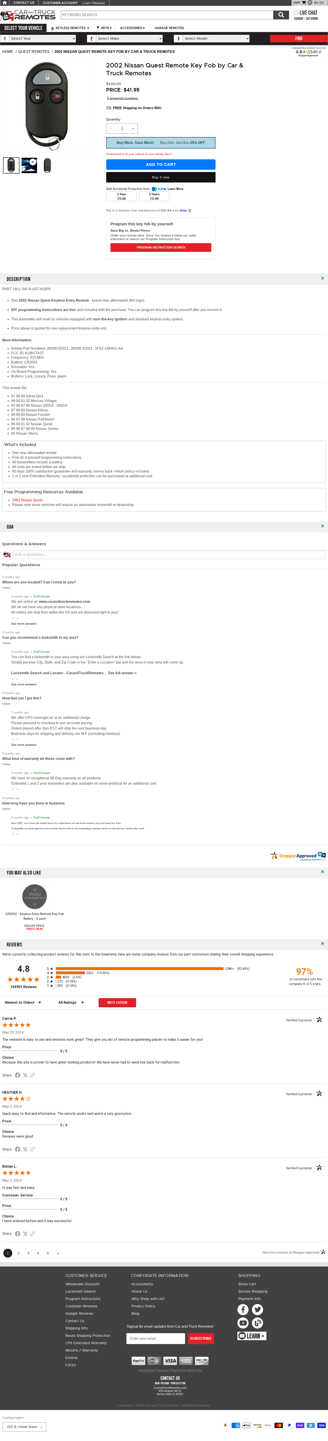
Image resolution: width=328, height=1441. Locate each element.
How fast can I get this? (22, 698)
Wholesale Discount (82, 1284)
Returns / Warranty (81, 1350)
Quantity (113, 119)
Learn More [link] (175, 189)
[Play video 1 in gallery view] (29, 165)
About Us (139, 1291)
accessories (131, 28)
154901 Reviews (27, 987)
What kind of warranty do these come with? (38, 759)
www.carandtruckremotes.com (64, 601)
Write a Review (117, 1003)
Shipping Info (76, 1328)
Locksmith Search (80, 1291)
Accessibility (142, 1284)
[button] (13, 618)
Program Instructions (83, 1299)
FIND (298, 39)
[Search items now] (281, 14)
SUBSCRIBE (201, 1338)
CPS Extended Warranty (86, 1343)
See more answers (24, 623)
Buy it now (161, 177)
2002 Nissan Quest (27, 500)
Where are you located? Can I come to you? (39, 582)
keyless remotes (71, 28)
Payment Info (249, 1299)
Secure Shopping (253, 1291)
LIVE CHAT (309, 13)
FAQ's (70, 1365)
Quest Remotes (34, 52)
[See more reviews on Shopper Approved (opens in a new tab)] (32, 1075)
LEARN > (255, 1336)
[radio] (164, 968)
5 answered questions (122, 98)
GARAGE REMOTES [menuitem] (169, 28)
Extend (71, 1358)
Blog (135, 1313)
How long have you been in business (33, 803)
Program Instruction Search (161, 247)
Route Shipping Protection (87, 1335)
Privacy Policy (143, 1306)
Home (7, 52)
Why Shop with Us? (148, 1299)
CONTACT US (23, 2)
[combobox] (167, 14)
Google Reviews (79, 1313)
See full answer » (122, 673)
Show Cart (247, 1284)
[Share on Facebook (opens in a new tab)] (17, 1076)
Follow (6, 587)
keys (104, 28)
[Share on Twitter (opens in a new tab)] (25, 1075)
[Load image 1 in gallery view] (11, 165)
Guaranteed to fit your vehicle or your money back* (139, 154)
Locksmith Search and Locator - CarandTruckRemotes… (59, 673)
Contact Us (74, 1321)
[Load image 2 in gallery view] (47, 165)
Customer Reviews (81, 1306)
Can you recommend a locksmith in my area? (40, 637)
